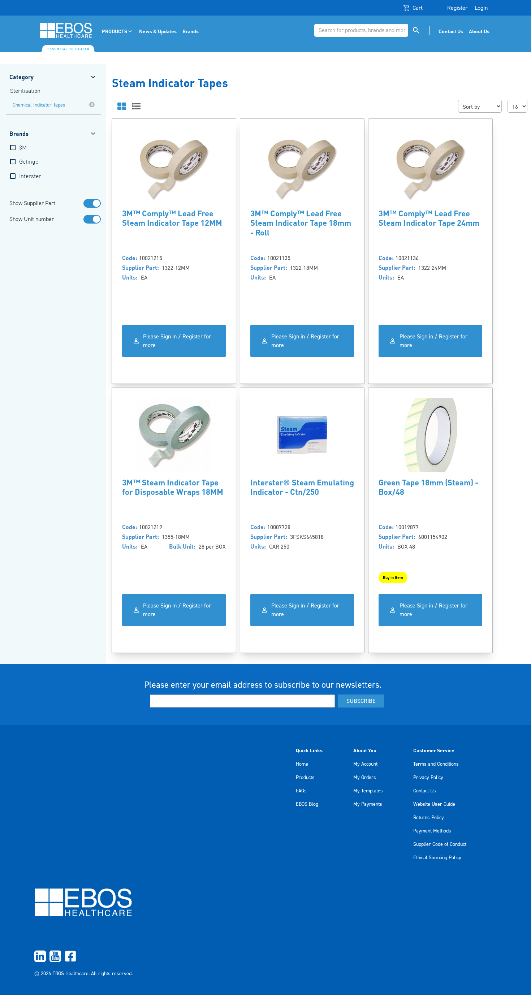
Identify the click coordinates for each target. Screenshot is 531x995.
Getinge (28, 162)
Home (302, 764)
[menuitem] (117, 31)
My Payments (367, 804)
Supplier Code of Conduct (439, 844)
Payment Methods (432, 831)
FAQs (301, 791)
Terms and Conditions (436, 764)
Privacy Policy (428, 777)
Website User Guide (434, 804)
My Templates (368, 791)
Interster (30, 176)
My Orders (364, 777)
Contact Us (424, 791)
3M (23, 148)
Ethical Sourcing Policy (437, 858)
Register (457, 8)
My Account (365, 764)
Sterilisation (25, 91)
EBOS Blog (307, 804)
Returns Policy (428, 817)
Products (305, 777)
